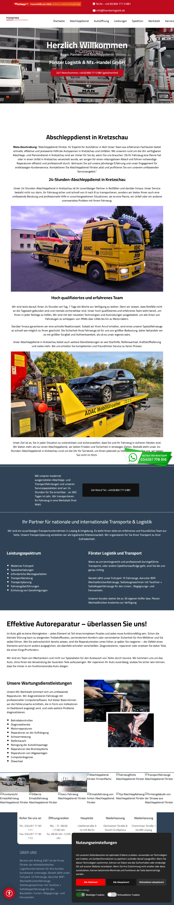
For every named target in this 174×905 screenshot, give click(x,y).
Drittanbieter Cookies (128, 895)
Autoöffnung (101, 20)
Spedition (137, 20)
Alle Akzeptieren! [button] (121, 882)
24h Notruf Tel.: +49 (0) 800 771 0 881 (111, 490)
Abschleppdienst (79, 20)
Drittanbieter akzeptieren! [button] (151, 882)
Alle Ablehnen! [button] (91, 882)
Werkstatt (154, 20)
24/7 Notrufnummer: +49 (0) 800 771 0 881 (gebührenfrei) (87, 72)
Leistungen (120, 20)
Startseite (59, 20)
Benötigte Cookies (95, 895)
